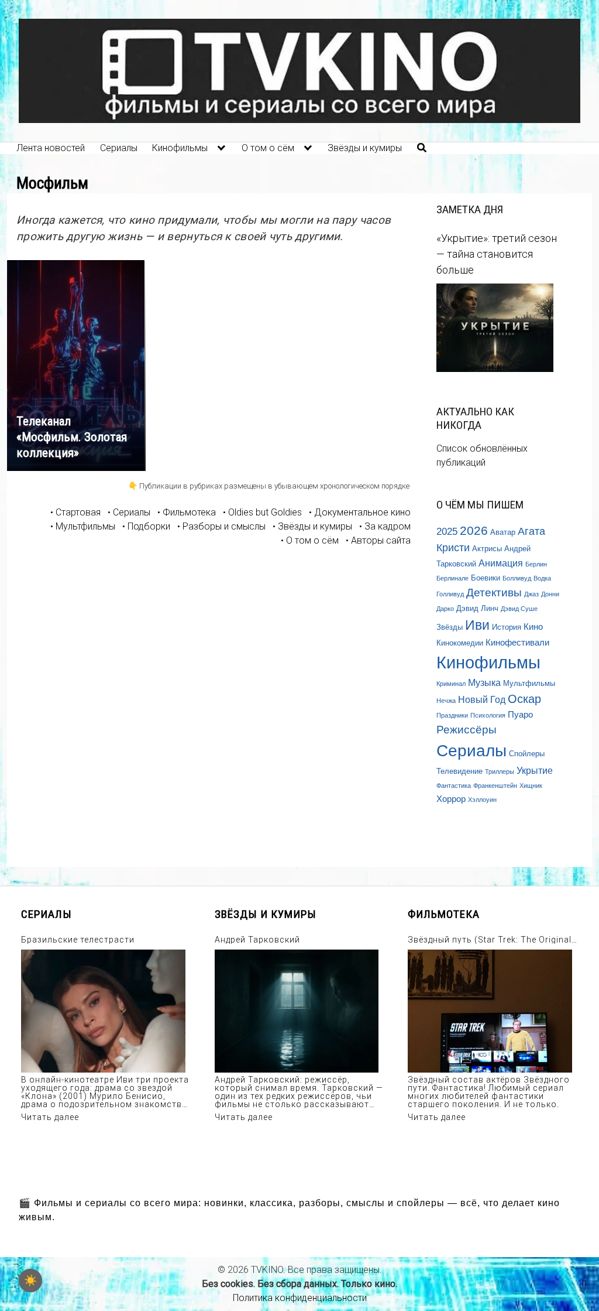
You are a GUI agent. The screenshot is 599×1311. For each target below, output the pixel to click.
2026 (474, 530)
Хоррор (451, 799)
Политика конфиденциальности (300, 1297)
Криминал (451, 683)
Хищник (530, 785)
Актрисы (487, 548)
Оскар (524, 698)
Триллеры (499, 771)
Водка (542, 578)
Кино (533, 626)
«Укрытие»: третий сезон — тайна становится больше (496, 254)
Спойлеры (527, 753)
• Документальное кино (360, 512)
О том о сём (268, 147)
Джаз (531, 594)
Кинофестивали (517, 642)
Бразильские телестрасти (78, 940)
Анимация (500, 563)
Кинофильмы (180, 147)
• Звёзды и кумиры (312, 526)
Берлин (536, 564)
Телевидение (459, 771)
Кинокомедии (459, 643)
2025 (446, 531)
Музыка (484, 682)
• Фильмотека (186, 512)
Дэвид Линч (477, 608)
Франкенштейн (495, 785)
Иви (477, 625)
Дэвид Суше (519, 608)
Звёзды (449, 627)
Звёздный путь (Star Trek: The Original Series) (490, 940)
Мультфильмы (529, 683)
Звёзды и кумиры (365, 147)
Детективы (494, 592)
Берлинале (452, 578)
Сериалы (118, 147)
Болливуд (516, 578)
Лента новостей (50, 147)
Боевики (485, 577)
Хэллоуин (482, 799)
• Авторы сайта (378, 540)
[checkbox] (30, 1280)
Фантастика (453, 785)
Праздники (452, 715)
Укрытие (535, 770)
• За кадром (385, 526)
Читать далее (50, 1117)
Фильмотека (444, 914)
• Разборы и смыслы (221, 526)
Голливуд (450, 594)
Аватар (502, 532)
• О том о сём (309, 540)
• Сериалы (129, 512)
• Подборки (146, 526)
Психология (487, 715)
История (506, 627)
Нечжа (446, 700)
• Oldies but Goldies (262, 512)
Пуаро (520, 714)
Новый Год (481, 699)
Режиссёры (466, 729)
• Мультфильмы (83, 526)
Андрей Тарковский (257, 940)
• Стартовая (75, 512)
